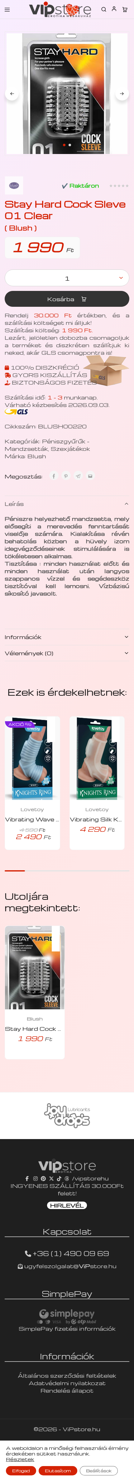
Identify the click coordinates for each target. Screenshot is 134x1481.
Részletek (20, 1459)
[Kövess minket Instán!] (35, 1178)
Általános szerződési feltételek (67, 1375)
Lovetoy (32, 809)
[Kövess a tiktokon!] (59, 1178)
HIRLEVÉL (67, 1205)
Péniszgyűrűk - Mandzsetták (47, 444)
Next (122, 93)
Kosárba (61, 298)
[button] (54, 725)
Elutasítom (58, 1470)
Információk (23, 636)
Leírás (14, 503)
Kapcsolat (67, 1231)
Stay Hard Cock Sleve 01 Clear (55, 1028)
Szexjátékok (70, 448)
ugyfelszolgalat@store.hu (70, 1265)
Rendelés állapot (67, 1390)
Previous (12, 93)
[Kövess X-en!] (51, 1178)
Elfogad (21, 1470)
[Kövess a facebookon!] (28, 1178)
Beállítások (99, 1470)
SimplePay (67, 1293)
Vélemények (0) (29, 652)
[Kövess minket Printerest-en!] (43, 1178)
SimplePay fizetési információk (67, 1328)
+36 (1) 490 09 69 (71, 1253)
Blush (36, 456)
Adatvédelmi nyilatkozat (67, 1382)
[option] (67, 1115)
